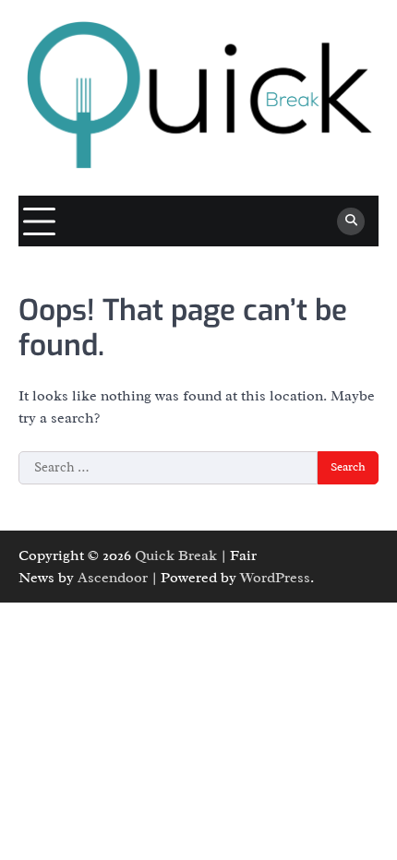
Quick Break (176, 555)
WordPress (275, 577)
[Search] (351, 221)
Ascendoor (113, 577)
